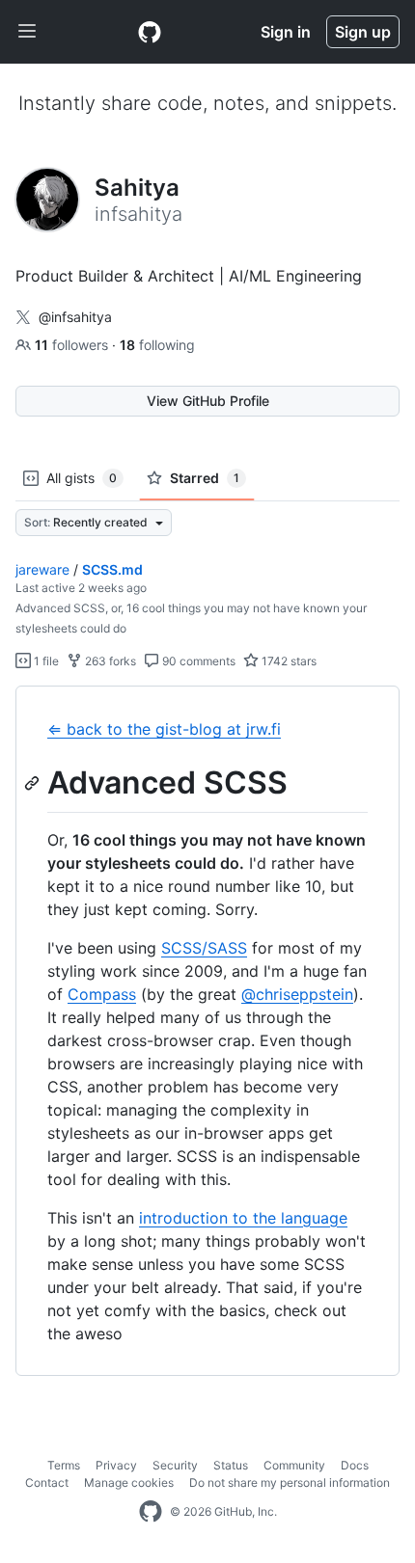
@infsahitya (75, 317)
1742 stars (288, 661)
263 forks (109, 661)
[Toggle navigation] (27, 31)
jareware (42, 569)
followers (73, 345)
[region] (207, 1031)
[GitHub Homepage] (150, 1511)
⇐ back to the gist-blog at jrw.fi (164, 729)
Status (230, 1465)
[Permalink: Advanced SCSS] (33, 782)
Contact (47, 1482)
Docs (355, 1465)
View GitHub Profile (208, 400)
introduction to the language (243, 1217)
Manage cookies (129, 1482)
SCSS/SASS (204, 947)
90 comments (197, 661)
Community (294, 1465)
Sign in (286, 31)
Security (175, 1465)
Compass (102, 994)
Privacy (116, 1465)
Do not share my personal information (289, 1482)
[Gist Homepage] (149, 31)
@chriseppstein (297, 994)
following (157, 345)
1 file (45, 661)
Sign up (363, 31)
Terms (63, 1465)
